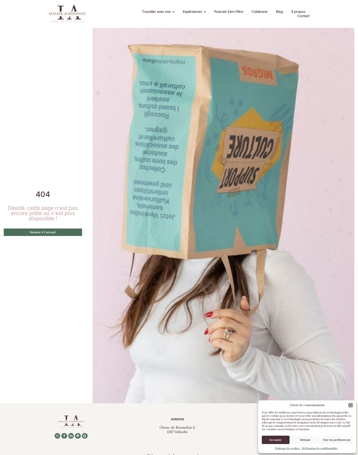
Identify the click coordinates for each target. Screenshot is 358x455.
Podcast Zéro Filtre (228, 12)
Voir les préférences (336, 440)
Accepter (275, 440)
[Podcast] (78, 436)
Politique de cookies (287, 448)
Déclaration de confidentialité (320, 448)
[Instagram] (57, 436)
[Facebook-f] (64, 436)
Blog (279, 12)
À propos (298, 12)
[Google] (85, 436)
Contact (303, 16)
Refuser (305, 440)
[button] (350, 405)
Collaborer (260, 12)
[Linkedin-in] (71, 436)
